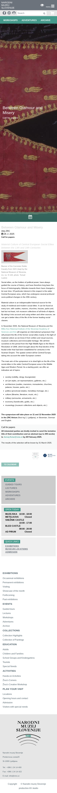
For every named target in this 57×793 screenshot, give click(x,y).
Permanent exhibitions (13, 582)
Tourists (6, 662)
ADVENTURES (29, 20)
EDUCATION (10, 644)
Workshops (8, 617)
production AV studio (28, 788)
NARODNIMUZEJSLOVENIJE (7, 5)
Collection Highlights (12, 635)
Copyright (12, 784)
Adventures (8, 622)
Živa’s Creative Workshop (15, 684)
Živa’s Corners (9, 680)
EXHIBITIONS (12, 546)
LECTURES (11, 488)
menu (48, 7)
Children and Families (13, 654)
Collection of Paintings (13, 640)
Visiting (6, 587)
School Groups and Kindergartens (19, 658)
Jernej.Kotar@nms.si (13, 437)
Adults (6, 649)
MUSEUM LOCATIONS (16, 549)
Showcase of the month (14, 591)
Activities (9, 671)
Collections (11, 630)
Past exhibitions (10, 599)
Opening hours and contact (15, 698)
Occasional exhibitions (13, 578)
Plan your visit (13, 689)
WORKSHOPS (10, 20)
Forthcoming (8, 595)
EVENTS (7, 604)
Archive (46, 20)
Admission (8, 702)
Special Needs (10, 666)
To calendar (10, 464)
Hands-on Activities (12, 676)
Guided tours (9, 609)
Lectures (7, 613)
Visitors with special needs (15, 707)
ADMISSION (11, 552)
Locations (7, 694)
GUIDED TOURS (13, 484)
